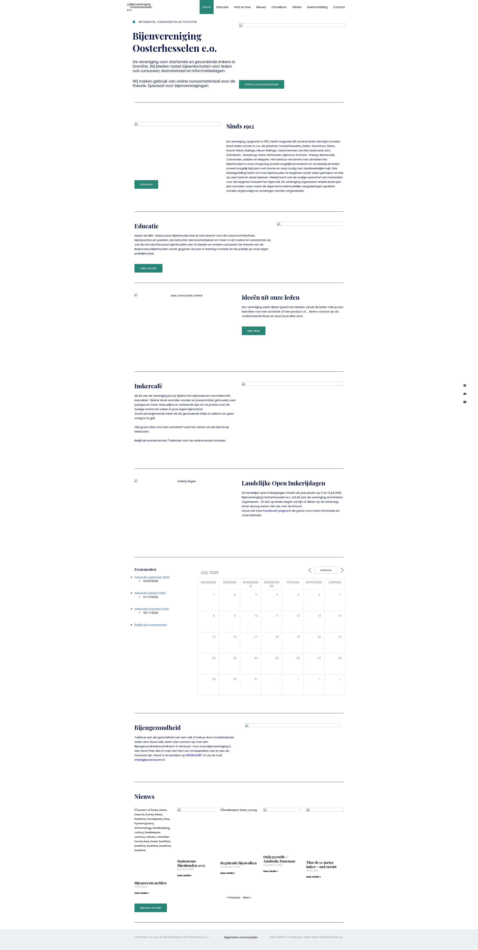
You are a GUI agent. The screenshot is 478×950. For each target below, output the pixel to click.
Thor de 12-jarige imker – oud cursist (321, 864)
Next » (247, 897)
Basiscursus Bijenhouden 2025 (191, 863)
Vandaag (326, 570)
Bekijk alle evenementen (150, 625)
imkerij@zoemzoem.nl (149, 760)
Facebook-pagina (275, 511)
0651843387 (194, 755)
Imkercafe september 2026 (152, 577)
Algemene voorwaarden (241, 937)
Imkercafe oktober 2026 (149, 593)
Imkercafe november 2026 (151, 609)
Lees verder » (141, 893)
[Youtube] (464, 393)
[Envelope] (464, 402)
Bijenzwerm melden (150, 883)
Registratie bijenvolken (238, 863)
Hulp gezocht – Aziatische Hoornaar (279, 859)
